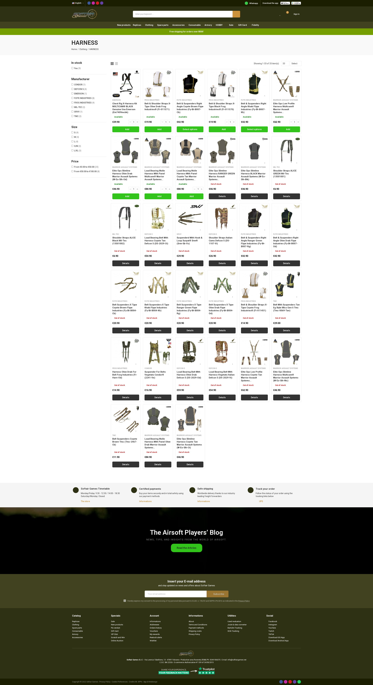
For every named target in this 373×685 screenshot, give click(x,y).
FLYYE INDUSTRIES (84, 98)
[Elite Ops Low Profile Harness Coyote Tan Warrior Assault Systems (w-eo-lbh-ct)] (254, 352)
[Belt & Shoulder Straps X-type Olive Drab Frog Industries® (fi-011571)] (158, 83)
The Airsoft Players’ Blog (186, 532)
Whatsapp (253, 3)
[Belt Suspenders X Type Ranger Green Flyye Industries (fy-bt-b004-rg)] (190, 285)
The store (85, 501)
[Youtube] (97, 3)
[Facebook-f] (89, 3)
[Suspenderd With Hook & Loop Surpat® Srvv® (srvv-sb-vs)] (190, 218)
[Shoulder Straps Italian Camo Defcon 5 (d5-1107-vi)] (222, 218)
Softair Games (92, 682)
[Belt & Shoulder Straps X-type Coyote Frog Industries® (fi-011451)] (254, 285)
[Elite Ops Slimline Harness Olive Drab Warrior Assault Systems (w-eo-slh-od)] (125, 151)
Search (236, 14)
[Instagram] (93, 3)
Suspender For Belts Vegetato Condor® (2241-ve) (155, 375)
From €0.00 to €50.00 (86, 167)
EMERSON (80, 93)
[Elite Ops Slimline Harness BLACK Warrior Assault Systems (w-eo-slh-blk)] (254, 151)
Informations (145, 501)
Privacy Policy (244, 601)
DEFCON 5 (80, 89)
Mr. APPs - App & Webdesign (146, 682)
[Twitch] (101, 3)
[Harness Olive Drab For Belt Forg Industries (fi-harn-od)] (125, 352)
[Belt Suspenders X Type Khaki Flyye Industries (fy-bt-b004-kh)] (158, 285)
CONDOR (80, 84)
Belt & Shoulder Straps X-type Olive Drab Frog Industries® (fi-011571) (158, 106)
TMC (77, 116)
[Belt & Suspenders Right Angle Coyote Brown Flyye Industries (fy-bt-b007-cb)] (190, 83)
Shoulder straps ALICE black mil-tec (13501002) (124, 240)
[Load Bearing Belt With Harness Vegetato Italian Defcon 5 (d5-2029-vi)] (222, 352)
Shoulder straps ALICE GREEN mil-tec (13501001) (285, 173)
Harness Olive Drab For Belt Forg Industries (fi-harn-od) (124, 375)
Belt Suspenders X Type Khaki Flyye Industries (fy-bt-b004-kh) (157, 307)
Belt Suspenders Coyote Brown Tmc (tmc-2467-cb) (124, 442)
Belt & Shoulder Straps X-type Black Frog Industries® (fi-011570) (222, 106)
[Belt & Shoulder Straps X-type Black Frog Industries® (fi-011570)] (222, 83)
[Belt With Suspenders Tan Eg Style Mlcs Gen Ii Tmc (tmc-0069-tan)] (286, 285)
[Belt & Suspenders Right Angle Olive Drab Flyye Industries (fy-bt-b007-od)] (286, 218)
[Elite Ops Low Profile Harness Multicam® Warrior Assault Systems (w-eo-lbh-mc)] (286, 83)
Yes (77, 68)
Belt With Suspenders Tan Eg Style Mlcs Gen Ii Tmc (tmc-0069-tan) (286, 307)
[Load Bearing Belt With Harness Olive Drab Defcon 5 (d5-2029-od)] (190, 352)
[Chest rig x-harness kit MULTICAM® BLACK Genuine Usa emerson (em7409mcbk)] (125, 83)
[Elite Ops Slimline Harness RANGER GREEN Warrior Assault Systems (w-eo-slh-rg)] (222, 151)
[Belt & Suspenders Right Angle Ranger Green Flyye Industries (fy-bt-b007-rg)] (254, 218)
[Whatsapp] (299, 682)
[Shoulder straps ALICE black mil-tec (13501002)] (125, 218)
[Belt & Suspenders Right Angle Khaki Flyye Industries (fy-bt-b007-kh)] (254, 83)
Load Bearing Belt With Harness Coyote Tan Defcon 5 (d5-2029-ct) (156, 240)
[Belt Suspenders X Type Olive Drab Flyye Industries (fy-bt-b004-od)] (222, 285)
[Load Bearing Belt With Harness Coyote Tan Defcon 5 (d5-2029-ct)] (158, 218)
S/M (77, 146)
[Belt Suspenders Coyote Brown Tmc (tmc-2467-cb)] (125, 419)
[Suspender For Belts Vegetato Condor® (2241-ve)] (158, 352)
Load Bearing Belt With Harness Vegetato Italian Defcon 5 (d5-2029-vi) (222, 375)
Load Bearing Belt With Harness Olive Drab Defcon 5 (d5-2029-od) (189, 375)
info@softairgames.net (237, 660)
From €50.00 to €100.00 (87, 171)
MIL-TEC (79, 107)
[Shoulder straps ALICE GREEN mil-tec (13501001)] (286, 151)
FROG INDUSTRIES (84, 103)
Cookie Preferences (120, 682)
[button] (186, 548)
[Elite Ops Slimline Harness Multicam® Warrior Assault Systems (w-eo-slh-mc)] (286, 352)
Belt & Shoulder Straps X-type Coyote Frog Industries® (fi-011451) (254, 307)
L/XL (77, 150)
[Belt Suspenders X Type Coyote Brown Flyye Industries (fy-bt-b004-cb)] (125, 285)
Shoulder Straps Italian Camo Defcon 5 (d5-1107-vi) (220, 240)
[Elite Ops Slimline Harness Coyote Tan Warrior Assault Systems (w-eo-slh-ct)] (190, 419)
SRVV (78, 112)
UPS (261, 501)
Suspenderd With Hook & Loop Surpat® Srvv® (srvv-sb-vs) (189, 240)
